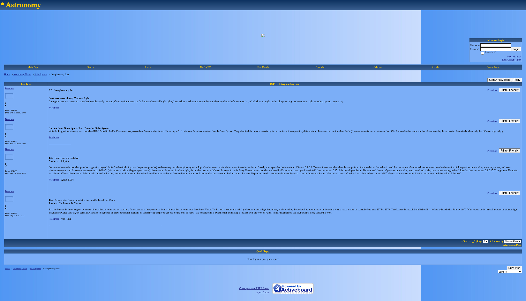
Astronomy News (22, 74)
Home (7, 74)
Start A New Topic (499, 79)
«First (464, 241)
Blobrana (9, 88)
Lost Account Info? (511, 59)
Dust (518, 245)
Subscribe (514, 268)
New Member (514, 56)
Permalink (492, 90)
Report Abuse (262, 292)
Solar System (40, 74)
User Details (263, 67)
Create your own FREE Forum (254, 288)
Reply (516, 79)
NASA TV (205, 67)
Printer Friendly (510, 89)
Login (516, 49)
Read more (54, 107)
